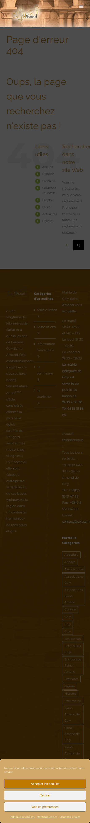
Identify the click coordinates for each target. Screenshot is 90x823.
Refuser (45, 795)
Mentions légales (47, 816)
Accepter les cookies (45, 784)
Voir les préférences (45, 807)
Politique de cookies (22, 816)
